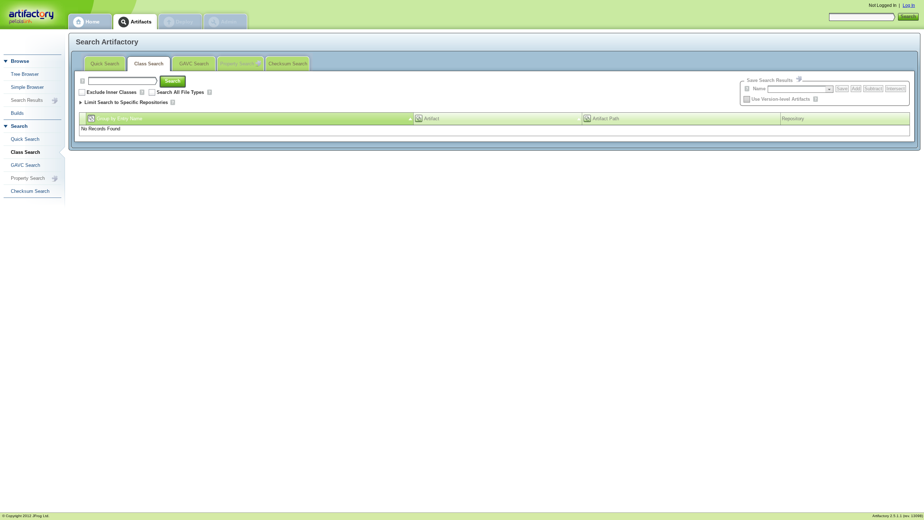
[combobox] (800, 89)
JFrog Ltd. (40, 516)
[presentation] (829, 89)
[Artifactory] (32, 14)
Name (759, 88)
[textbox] (796, 89)
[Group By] (91, 118)
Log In (909, 5)
